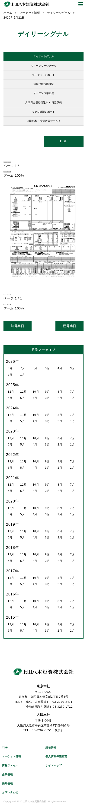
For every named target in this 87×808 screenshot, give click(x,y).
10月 (36, 391)
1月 (22, 374)
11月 (23, 391)
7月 (22, 368)
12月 (11, 391)
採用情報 (7, 783)
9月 (47, 391)
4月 (60, 368)
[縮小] (5, 171)
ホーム (7, 12)
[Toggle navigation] (80, 4)
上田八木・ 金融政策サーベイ (44, 120)
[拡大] (9, 171)
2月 (10, 374)
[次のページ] (9, 162)
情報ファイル (10, 765)
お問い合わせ (10, 792)
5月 (47, 368)
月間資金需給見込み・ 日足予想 (43, 102)
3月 (72, 368)
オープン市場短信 (43, 93)
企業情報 (7, 774)
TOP (5, 747)
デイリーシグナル (59, 12)
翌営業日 (69, 326)
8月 (10, 368)
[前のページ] (5, 162)
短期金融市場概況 (43, 84)
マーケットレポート (43, 74)
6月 (35, 368)
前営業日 (17, 326)
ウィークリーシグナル (43, 65)
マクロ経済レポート (43, 111)
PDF (63, 141)
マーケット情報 (29, 12)
